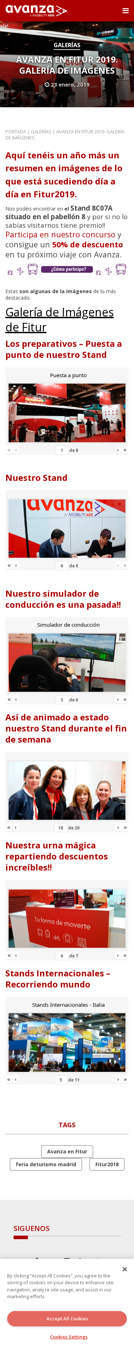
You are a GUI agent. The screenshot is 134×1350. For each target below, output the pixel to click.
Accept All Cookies (67, 1318)
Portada (15, 131)
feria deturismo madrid (46, 1164)
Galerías (67, 45)
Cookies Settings (69, 1337)
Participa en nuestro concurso (60, 234)
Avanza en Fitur (67, 1151)
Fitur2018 (107, 1164)
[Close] (125, 1269)
